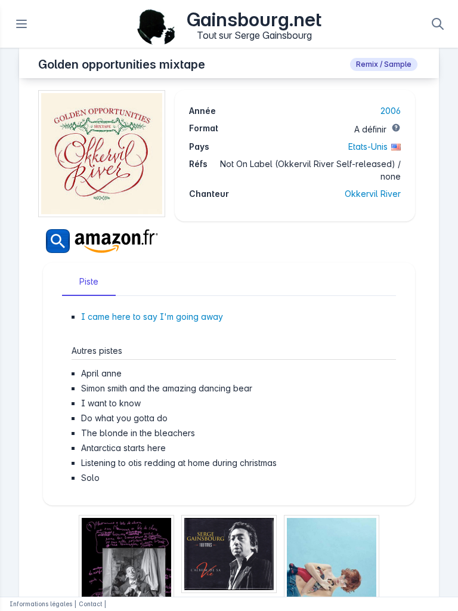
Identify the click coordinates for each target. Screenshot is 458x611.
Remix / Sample (383, 64)
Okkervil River (373, 194)
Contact (90, 603)
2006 (390, 111)
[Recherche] (437, 24)
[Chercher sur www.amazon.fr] (101, 241)
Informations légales (41, 603)
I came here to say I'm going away (152, 316)
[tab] (89, 281)
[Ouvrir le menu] (21, 24)
